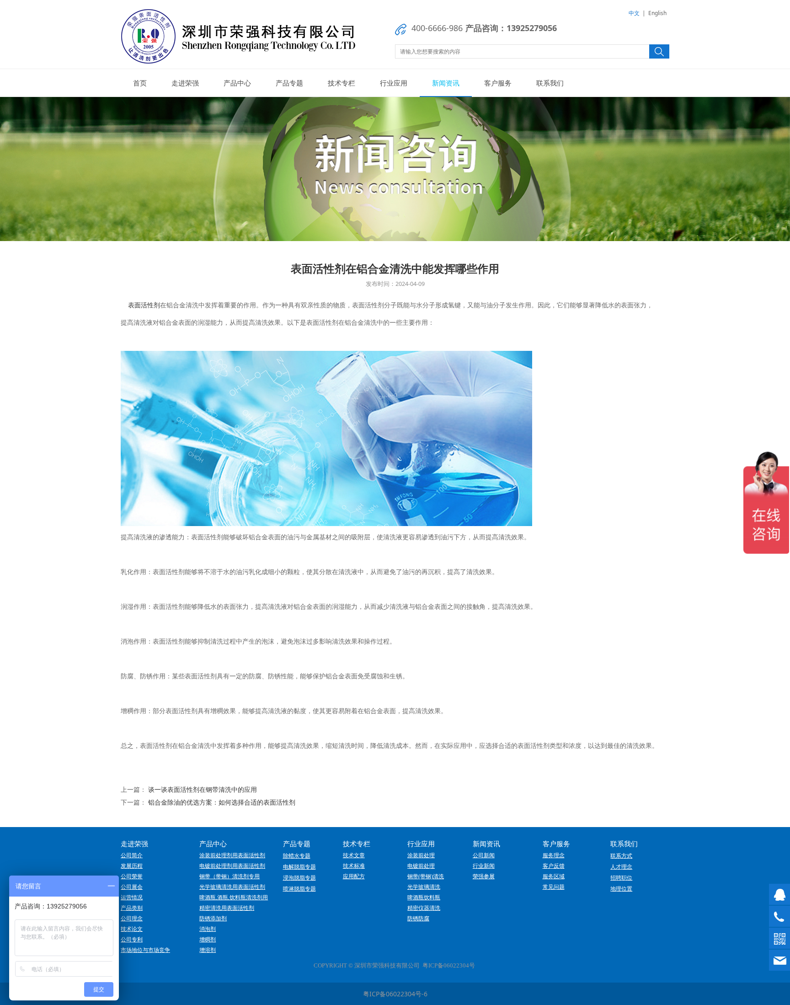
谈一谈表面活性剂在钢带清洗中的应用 (202, 789)
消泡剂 (207, 929)
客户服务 (498, 82)
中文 (634, 13)
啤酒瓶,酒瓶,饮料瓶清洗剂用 (233, 897)
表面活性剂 (144, 305)
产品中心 (237, 82)
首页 (140, 82)
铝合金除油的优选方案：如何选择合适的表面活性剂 (221, 802)
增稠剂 (207, 939)
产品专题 (289, 82)
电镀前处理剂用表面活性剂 (232, 866)
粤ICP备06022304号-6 (395, 993)
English (657, 13)
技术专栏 (341, 82)
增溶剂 (207, 950)
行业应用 (393, 82)
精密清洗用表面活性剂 (226, 908)
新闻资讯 (445, 82)
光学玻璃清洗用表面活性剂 (232, 887)
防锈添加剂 (213, 918)
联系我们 (550, 82)
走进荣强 (185, 82)
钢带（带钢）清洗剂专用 (229, 876)
